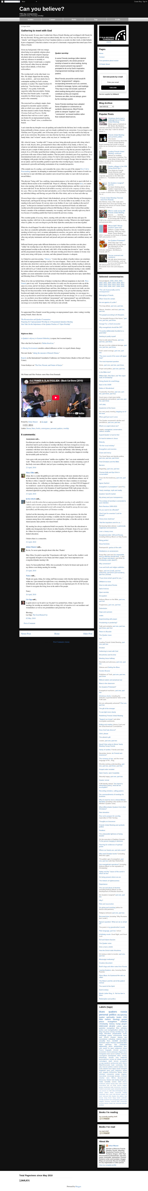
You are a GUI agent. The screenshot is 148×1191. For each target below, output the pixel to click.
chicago (124, 1059)
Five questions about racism (108, 60)
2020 (109, 283)
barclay (113, 1083)
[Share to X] (28, 425)
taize (107, 1078)
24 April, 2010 (31, 542)
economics (123, 1050)
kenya (105, 1097)
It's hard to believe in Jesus (108, 438)
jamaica (101, 1087)
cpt (126, 1032)
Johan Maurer (31, 547)
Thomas (113, 1042)
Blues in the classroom (107, 683)
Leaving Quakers (105, 970)
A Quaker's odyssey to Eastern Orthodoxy (35, 338)
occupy (101, 1063)
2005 (122, 286)
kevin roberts (31, 498)
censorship (118, 1092)
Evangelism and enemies (107, 449)
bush (110, 1068)
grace (108, 1070)
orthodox (124, 1028)
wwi (100, 1090)
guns (112, 1070)
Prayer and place (108, 558)
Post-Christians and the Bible (109, 462)
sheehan (101, 1078)
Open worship (104, 592)
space (125, 1026)
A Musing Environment (29, 348)
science (115, 1067)
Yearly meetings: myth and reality (110, 490)
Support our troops (106, 719)
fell (126, 1094)
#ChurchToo (113, 1072)
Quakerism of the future (107, 408)
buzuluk (111, 1057)
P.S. (123, 487)
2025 (112, 281)
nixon (111, 1099)
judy (100, 1067)
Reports (23, 358)
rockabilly (107, 1082)
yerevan (104, 1090)
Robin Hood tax (47, 343)
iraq (104, 1032)
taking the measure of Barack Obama (46, 353)
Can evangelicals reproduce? (109, 864)
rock (100, 1072)
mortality (101, 1099)
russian (111, 1059)
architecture (102, 1083)
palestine (102, 1028)
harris (100, 1096)
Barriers (102, 465)
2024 (116, 281)
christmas (124, 1054)
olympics (117, 1076)
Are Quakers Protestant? (116, 240)
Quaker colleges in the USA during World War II (117, 167)
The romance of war (106, 758)
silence (124, 1063)
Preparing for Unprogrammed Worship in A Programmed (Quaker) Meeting (47, 322)
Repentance (103, 884)
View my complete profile (107, 1165)
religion (120, 1052)
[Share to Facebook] (30, 425)
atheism (108, 1083)
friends (109, 1080)
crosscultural (102, 1085)
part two (120, 306)
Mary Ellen (30, 472)
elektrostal (103, 1026)
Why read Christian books (108, 854)
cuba (114, 1094)
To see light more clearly (107, 712)
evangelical (108, 429)
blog (100, 1032)
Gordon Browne (104, 671)
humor (109, 1052)
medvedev (124, 1097)
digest (114, 1068)
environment (117, 1035)
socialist (107, 431)
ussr (125, 1067)
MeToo (113, 1078)
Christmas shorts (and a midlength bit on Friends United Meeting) (116, 120)
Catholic (117, 1054)
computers (123, 1044)
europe (117, 1074)
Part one (123, 703)
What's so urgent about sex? (109, 426)
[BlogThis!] (26, 425)
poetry (110, 1035)
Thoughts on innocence (107, 821)
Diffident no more (105, 581)
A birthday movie (105, 934)
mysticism (106, 1099)
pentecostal (114, 1063)
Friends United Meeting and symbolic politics (116, 136)
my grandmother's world (116, 927)
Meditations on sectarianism (108, 551)
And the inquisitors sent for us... (110, 522)
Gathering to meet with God (108, 651)
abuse (125, 1090)
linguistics (118, 1070)
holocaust (105, 1096)
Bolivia (120, 1072)
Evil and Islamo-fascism (107, 940)
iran (115, 1044)
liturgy (114, 1097)
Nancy (28, 575)
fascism (119, 1085)
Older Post (87, 633)
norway (112, 1032)
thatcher (106, 1103)
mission (113, 1037)
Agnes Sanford (104, 483)
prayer (124, 1024)
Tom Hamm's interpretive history (111, 784)
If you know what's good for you (110, 578)
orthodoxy (111, 1039)
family (114, 1085)
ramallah (115, 1041)
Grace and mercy (105, 453)
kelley (112, 1087)
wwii (100, 1037)
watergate (124, 1103)
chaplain (125, 1092)
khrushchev (117, 1087)
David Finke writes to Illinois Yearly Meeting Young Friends (111, 745)
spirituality (110, 1017)
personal (53, 428)
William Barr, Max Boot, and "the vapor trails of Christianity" (112, 376)
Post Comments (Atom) (61, 642)
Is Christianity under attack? (111, 559)
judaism (122, 1096)
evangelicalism (113, 1030)
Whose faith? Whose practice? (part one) (115, 226)
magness (124, 1074)
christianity (103, 1024)
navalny (124, 1055)
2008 (109, 286)
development (112, 1055)
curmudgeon (103, 1061)
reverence (107, 1101)
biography (108, 1050)
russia (124, 1011)
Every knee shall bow (107, 519)
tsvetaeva (124, 1089)
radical (101, 431)
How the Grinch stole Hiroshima (110, 950)
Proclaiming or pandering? (108, 622)
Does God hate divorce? (107, 730)
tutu (114, 1103)
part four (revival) (105, 574)
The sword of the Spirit (107, 986)
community (119, 1065)
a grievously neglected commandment (112, 527)
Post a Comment (29, 623)
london (118, 1097)
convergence (45, 428)
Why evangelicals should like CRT (110, 327)
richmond (124, 1076)
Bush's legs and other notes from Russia (113, 966)
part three (112, 320)
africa (110, 1046)
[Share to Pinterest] (32, 425)
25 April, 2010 (31, 570)
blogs (101, 1033)
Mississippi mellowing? (107, 959)
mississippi (110, 1076)
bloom (29, 428)
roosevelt (113, 1101)
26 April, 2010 (31, 594)
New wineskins (104, 812)
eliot (108, 1085)
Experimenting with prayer (108, 619)
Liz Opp (29, 599)
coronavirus (110, 1074)
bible (101, 1019)
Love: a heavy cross (106, 531)
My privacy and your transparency (110, 497)
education (107, 1033)
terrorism (101, 1103)
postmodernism (104, 1059)
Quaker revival (104, 780)
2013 (114, 284)
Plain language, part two (107, 931)
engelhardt (102, 1070)
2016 (101, 284)
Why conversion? (105, 564)
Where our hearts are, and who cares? (112, 850)
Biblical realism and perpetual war (110, 680)
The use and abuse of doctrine (109, 888)
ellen (125, 1042)
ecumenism (102, 1052)
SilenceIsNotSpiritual (117, 1090)
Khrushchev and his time (107, 655)
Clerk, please (103, 733)
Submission (103, 608)
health (122, 1080)
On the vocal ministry (107, 445)
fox (109, 1048)
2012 (118, 284)
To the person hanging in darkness (111, 841)
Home (57, 633)
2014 (109, 284)
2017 (122, 283)
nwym (108, 1042)
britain (125, 1072)
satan (118, 1101)
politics (112, 1014)
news (108, 1054)
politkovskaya (123, 1099)
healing (117, 1080)
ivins (118, 1096)
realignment (118, 1048)
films (117, 1028)
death (110, 1061)
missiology (102, 1035)
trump (118, 1024)
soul (105, 1030)
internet (119, 1039)
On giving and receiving (107, 907)
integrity (114, 1096)
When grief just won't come (108, 417)
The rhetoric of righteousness (109, 881)
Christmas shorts (105, 696)
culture (119, 1026)
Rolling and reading (105, 724)
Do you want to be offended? (109, 510)
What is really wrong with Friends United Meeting (116, 212)
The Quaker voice (105, 943)
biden (116, 1083)
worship (66, 428)
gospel (124, 1019)
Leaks (101, 615)
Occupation (103, 596)
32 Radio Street (104, 64)
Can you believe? (41, 9)
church (106, 1037)
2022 (101, 283)
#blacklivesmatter (104, 1065)
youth (101, 1068)
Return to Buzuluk (105, 631)
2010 (101, 286)
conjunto (124, 1083)
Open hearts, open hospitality (109, 773)
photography (116, 1099)
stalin (119, 1082)
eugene (123, 1094)
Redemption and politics (107, 999)
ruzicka (114, 1082)
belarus (107, 1092)
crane (110, 1094)
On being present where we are (110, 877)
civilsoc (121, 1030)
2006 (118, 286)
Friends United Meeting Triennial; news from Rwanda (111, 199)
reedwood (119, 1042)
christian (115, 1050)
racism (113, 1054)
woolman (101, 1105)
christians (102, 1074)
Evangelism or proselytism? (108, 487)
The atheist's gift (104, 737)
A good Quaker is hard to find (109, 435)
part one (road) (109, 571)
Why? (101, 900)
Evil (100, 639)
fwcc (125, 1046)
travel (125, 1052)
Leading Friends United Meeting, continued (116, 152)
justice (101, 1030)
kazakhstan (107, 1087)
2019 (114, 283)
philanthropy (103, 1057)
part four (113, 393)
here (81, 183)
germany (108, 1044)
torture (125, 1048)
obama (120, 1037)
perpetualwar (116, 1033)
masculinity (102, 1076)
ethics (119, 1055)
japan (112, 1048)
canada (119, 1059)
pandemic (107, 1063)
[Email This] (24, 425)
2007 (114, 286)
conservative (117, 429)
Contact (101, 57)
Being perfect (103, 540)
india (110, 1096)
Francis (101, 1050)
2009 (105, 286)
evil (111, 1085)
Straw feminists (104, 544)
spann (112, 1089)
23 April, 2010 (31, 467)
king (117, 1057)
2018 (118, 283)
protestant (114, 1052)
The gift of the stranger (107, 708)
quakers (60, 428)
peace (101, 1022)
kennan (101, 1097)
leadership (123, 1057)
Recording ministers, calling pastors (111, 791)
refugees (101, 1101)
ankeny (101, 1092)
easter (118, 1068)
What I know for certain (107, 299)
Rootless (102, 830)
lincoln (110, 1097)
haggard (125, 1085)
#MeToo (125, 1081)
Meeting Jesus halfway (107, 658)
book (112, 1065)
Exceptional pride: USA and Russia (111, 535)
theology (116, 1019)
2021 (105, 283)
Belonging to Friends (106, 295)
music (125, 1033)
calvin (120, 1083)
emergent (124, 1068)
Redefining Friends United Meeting (111, 715)
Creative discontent (105, 963)
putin (120, 1063)
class (107, 1094)
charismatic (102, 1094)
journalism (123, 1041)
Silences (48, 259)
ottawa (125, 1070)
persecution (107, 1089)
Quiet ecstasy (103, 990)
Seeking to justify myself (107, 336)
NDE (110, 1090)
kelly (125, 1096)
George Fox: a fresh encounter (109, 324)
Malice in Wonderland (106, 388)
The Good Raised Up (40, 615)
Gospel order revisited (106, 769)
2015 (105, 284)
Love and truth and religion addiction (111, 567)
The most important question (109, 361)
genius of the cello (115, 547)
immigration (102, 1054)
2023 (120, 281)
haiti (113, 1080)
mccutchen (124, 1087)
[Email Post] (50, 422)
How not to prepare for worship (109, 816)
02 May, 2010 (31, 618)
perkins (110, 1067)
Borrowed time (104, 916)
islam (101, 1044)
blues (33, 428)
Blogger (78, 1186)
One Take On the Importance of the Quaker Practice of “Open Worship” (46, 324)
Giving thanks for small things (109, 381)
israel (125, 1035)
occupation (123, 1061)
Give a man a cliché (106, 947)
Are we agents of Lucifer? (108, 302)
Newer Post (26, 633)
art (115, 1059)
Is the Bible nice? (105, 372)
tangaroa (105, 1072)
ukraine (112, 1026)
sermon (121, 1067)
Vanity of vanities (105, 750)
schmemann (123, 1101)
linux (108, 1041)
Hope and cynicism (105, 612)
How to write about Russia (108, 585)
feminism (102, 1042)
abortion (105, 1068)
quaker (102, 1017)
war (125, 1037)
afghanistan (103, 1046)
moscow (105, 1067)
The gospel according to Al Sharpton (111, 315)
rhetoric (108, 1019)
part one (114, 306)
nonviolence (103, 1039)
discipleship (122, 1015)
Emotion (102, 648)
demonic (118, 1094)
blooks (112, 1092)
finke (125, 1065)
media (101, 1082)
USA (125, 1017)
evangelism (112, 1022)
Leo (108, 1090)
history (112, 1024)
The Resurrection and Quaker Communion (35, 319)
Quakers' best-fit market (107, 494)
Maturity (102, 442)
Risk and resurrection (106, 904)
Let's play (102, 404)
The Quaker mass (105, 635)
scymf (105, 1048)
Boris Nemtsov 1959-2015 (108, 506)
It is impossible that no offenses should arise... (111, 555)
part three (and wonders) (115, 572)
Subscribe (113, 87)
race (122, 1032)
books (38, 428)
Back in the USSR (105, 385)
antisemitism (118, 1046)
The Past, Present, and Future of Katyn (48, 365)
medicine (101, 1089)
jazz (125, 1080)
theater (111, 1103)
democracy (102, 1080)
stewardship (118, 1089)
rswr (100, 1048)
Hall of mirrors (104, 589)
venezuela (118, 1103)
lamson (116, 1061)
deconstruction (122, 1078)
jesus (107, 1032)
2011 (122, 284)
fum (125, 1030)
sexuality (102, 1041)
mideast (123, 1022)
